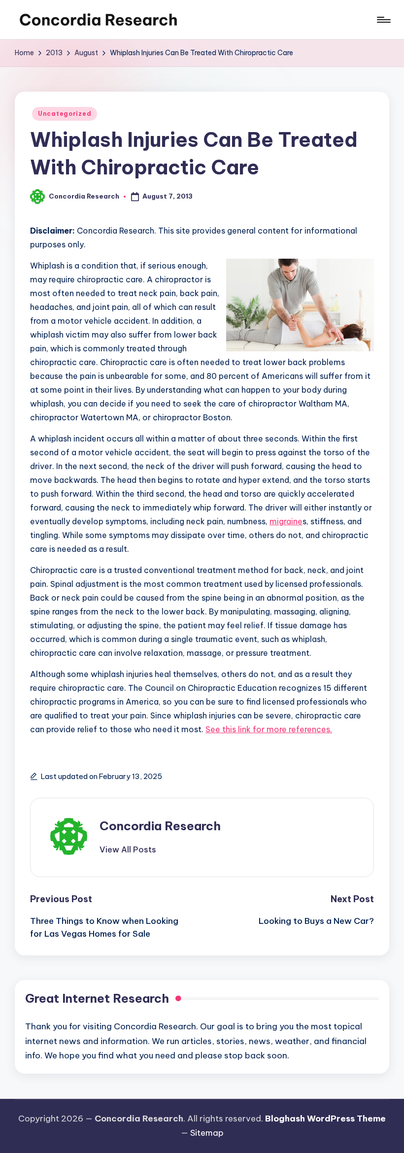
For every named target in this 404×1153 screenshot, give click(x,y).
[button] (128, 849)
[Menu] (383, 19)
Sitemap (207, 1132)
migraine (286, 521)
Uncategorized (64, 113)
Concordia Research (160, 825)
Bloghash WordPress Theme (325, 1118)
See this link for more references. (268, 729)
